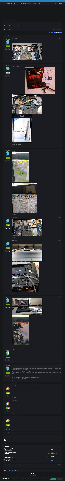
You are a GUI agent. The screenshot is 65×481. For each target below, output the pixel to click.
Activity (30, 3)
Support (39, 3)
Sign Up (60, 3)
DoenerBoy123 (7, 460)
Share (54, 29)
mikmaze (7, 350)
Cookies (36, 475)
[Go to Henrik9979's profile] (4, 29)
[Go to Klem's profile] (52, 457)
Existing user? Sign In (55, 3)
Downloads (24, 3)
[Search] (15, 20)
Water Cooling (12, 29)
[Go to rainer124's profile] (8, 388)
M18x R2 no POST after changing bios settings (10, 459)
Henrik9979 (8, 39)
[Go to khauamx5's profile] (52, 449)
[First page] (4, 35)
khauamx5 (6, 449)
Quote (15, 146)
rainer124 (7, 401)
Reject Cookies (59, 479)
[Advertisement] (32, 12)
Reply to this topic (58, 32)
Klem (5, 456)
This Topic (12, 20)
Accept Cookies (53, 479)
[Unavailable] (40, 80)
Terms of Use (12, 479)
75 (6, 360)
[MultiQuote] (12, 61)
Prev (5, 35)
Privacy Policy (29, 475)
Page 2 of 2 (11, 35)
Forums (21, 3)
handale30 (54, 452)
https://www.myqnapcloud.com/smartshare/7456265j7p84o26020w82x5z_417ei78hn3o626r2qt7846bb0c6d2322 (32, 402)
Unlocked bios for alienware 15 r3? (8, 448)
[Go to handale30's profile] (52, 453)
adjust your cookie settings (37, 479)
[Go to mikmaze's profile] (8, 353)
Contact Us (33, 475)
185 (6, 49)
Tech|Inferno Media (11, 470)
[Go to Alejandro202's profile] (8, 420)
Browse (35, 3)
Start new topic (51, 32)
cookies (20, 479)
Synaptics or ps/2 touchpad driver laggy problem (10, 452)
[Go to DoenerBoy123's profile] (52, 460)
